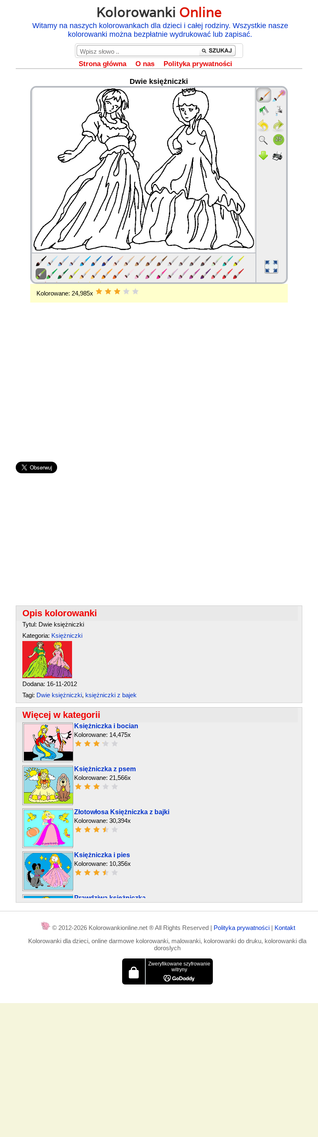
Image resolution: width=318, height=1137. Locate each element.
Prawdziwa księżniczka (110, 897)
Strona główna (102, 64)
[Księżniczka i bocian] (48, 758)
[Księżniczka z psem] (48, 801)
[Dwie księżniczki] (47, 675)
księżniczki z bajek (111, 694)
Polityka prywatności (198, 64)
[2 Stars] (108, 291)
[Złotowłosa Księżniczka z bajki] (48, 844)
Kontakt (285, 927)
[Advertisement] (159, 369)
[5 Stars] (135, 291)
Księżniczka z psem (105, 768)
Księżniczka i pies (102, 854)
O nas (144, 64)
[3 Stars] (117, 291)
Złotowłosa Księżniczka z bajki (121, 811)
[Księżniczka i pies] (48, 887)
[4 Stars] (126, 291)
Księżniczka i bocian (106, 725)
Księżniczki (66, 635)
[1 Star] (99, 291)
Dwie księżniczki (59, 694)
